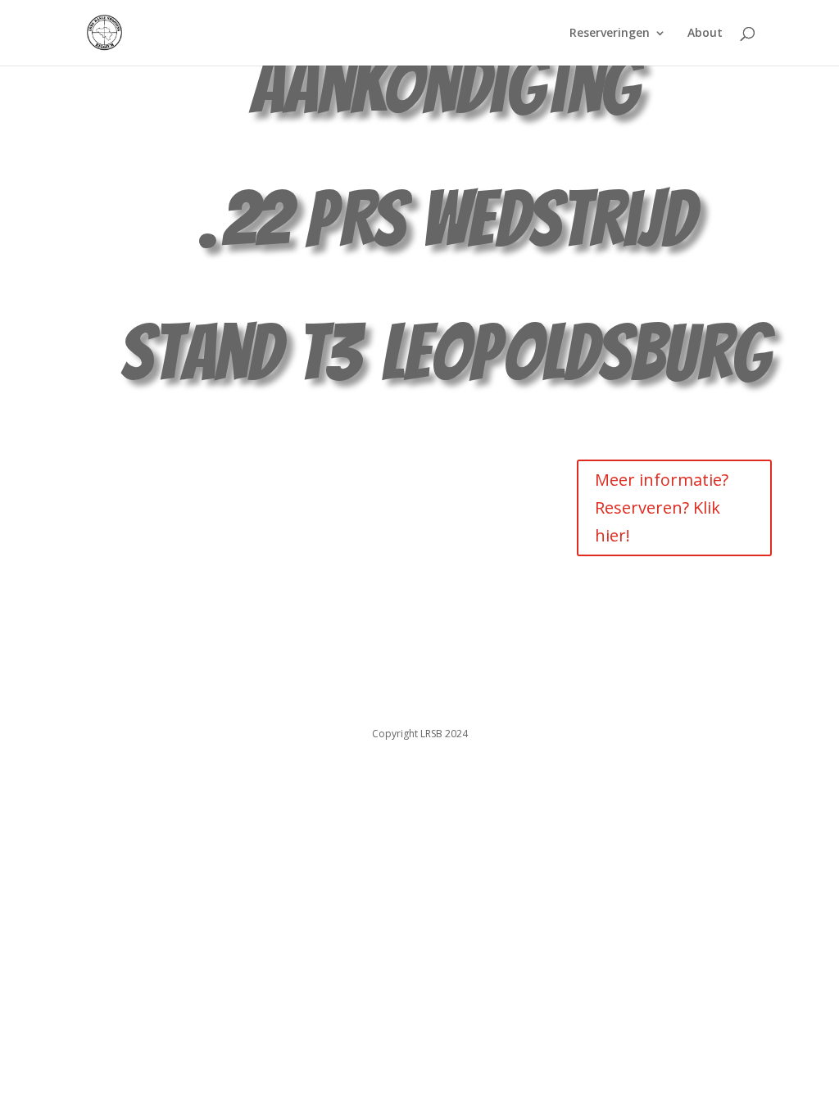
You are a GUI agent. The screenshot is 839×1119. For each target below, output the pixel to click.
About (705, 33)
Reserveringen (609, 33)
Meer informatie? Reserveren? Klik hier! (661, 507)
